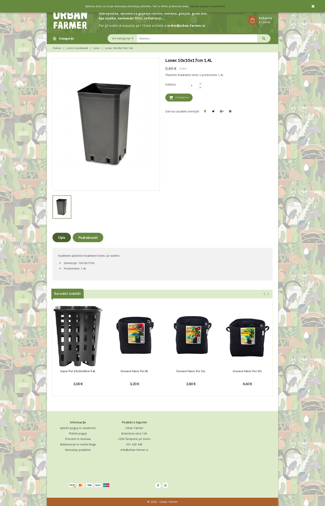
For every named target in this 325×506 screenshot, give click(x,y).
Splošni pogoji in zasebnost (78, 428)
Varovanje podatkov (78, 450)
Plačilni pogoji (78, 433)
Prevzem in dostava (78, 439)
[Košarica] (252, 20)
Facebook (158, 485)
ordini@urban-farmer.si (186, 26)
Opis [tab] (61, 237)
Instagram (165, 485)
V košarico (179, 97)
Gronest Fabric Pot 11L (191, 371)
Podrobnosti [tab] (88, 237)
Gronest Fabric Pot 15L (247, 371)
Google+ (222, 111)
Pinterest (230, 111)
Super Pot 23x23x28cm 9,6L (78, 371)
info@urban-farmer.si (134, 450)
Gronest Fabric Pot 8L (134, 371)
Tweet (213, 111)
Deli (205, 111)
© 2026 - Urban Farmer (162, 502)
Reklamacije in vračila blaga (78, 444)
